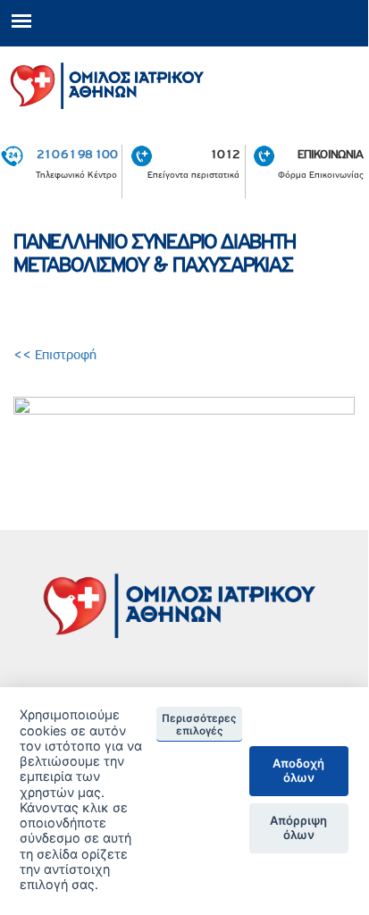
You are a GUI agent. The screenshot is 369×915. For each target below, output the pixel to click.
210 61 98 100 (77, 154)
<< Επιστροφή (56, 355)
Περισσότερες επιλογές (199, 724)
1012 (224, 154)
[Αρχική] (184, 82)
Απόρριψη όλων (298, 827)
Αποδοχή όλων (298, 770)
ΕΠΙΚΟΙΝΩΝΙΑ (330, 154)
